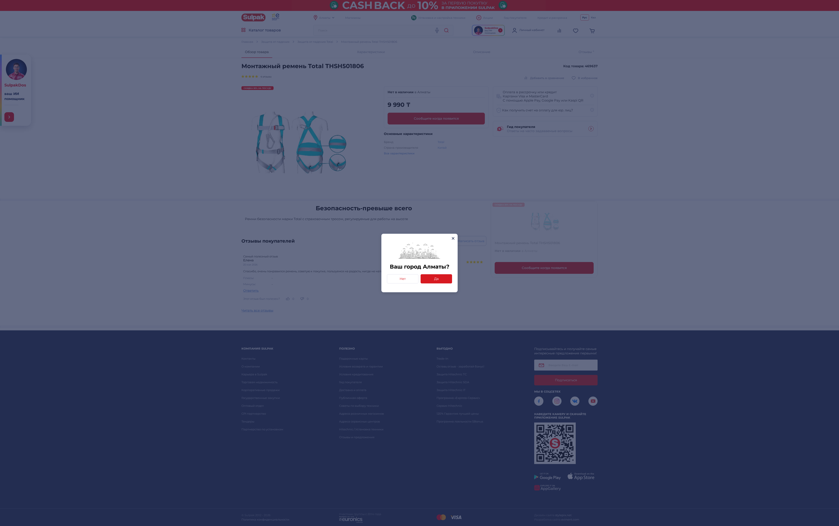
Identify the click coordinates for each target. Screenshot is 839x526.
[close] (453, 238)
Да (436, 279)
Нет (403, 279)
